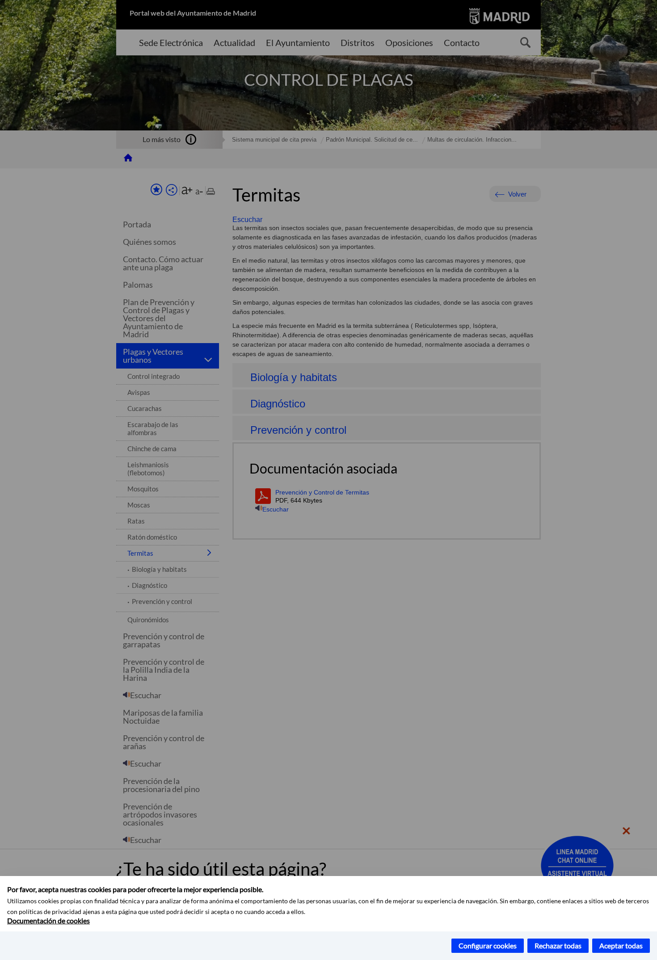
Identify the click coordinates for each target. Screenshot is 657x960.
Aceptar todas (621, 945)
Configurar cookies (488, 945)
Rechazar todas (558, 945)
